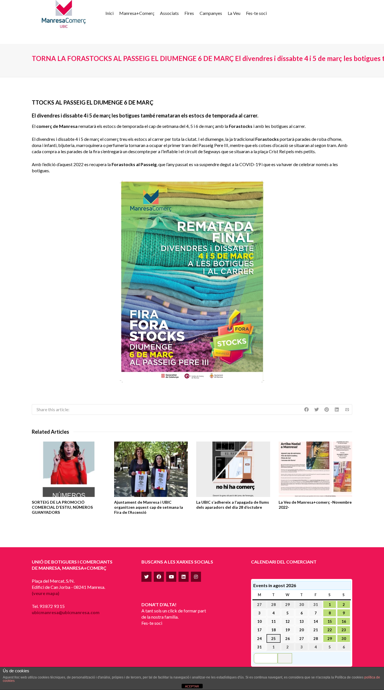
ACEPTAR (192, 686)
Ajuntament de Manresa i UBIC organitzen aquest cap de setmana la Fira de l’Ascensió (148, 507)
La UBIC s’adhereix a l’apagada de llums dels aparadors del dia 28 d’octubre (232, 505)
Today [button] (285, 658)
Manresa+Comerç (136, 13)
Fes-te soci (256, 13)
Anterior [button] (268, 658)
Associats (169, 13)
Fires (189, 13)
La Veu (234, 13)
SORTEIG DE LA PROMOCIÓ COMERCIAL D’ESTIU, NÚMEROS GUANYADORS (62, 507)
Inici (109, 13)
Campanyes (211, 13)
